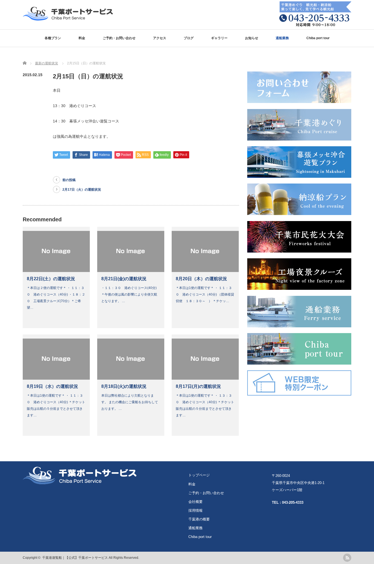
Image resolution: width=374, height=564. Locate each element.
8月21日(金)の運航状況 (123, 278)
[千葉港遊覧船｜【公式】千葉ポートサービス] (68, 18)
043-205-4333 (292, 502)
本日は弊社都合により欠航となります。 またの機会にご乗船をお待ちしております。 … (129, 402)
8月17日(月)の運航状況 (198, 386)
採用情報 (195, 510)
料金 (82, 38)
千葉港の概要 (199, 519)
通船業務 (282, 38)
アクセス (159, 38)
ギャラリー (219, 38)
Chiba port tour (318, 38)
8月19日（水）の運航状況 (52, 386)
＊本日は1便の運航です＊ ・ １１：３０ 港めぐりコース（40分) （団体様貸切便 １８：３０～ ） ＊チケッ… (205, 294)
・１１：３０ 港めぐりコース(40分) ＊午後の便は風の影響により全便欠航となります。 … (132, 294)
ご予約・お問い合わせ (119, 38)
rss (347, 558)
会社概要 (195, 502)
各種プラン (53, 38)
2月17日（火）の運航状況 (81, 189)
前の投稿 (69, 180)
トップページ (199, 475)
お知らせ (251, 38)
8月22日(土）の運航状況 (51, 278)
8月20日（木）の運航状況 (201, 278)
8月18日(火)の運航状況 (123, 386)
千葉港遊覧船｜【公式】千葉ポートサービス (75, 558)
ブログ (189, 38)
